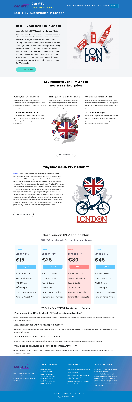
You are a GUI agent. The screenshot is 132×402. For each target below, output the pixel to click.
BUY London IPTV (26, 69)
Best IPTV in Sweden (46, 383)
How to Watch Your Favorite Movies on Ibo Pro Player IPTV (78, 377)
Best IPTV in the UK (46, 369)
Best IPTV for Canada (46, 379)
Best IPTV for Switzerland (47, 381)
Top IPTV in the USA (46, 372)
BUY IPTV (114, 6)
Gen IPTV (37, 4)
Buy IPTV (26, 267)
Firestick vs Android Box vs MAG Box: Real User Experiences (78, 382)
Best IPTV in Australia (46, 374)
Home (69, 6)
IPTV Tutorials (78, 6)
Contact (106, 6)
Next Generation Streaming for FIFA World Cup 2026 (78, 371)
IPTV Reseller (90, 6)
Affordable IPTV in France (47, 376)
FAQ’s (99, 6)
